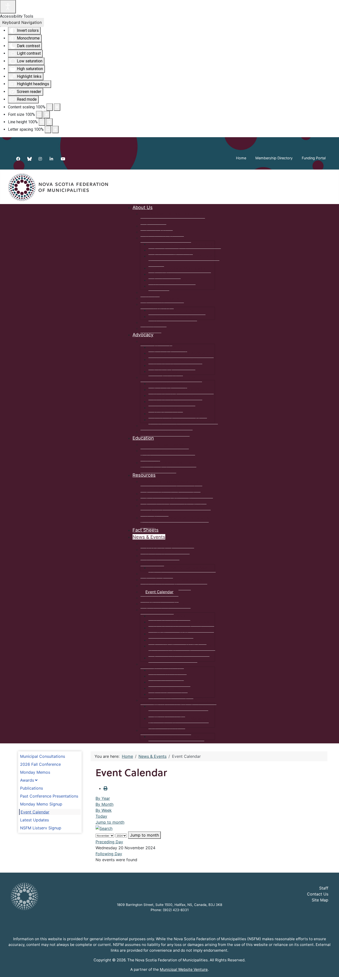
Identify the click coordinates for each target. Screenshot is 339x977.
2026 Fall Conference (40, 764)
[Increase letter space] (55, 129)
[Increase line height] (49, 122)
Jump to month (110, 822)
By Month (104, 804)
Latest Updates (34, 819)
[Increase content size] (57, 107)
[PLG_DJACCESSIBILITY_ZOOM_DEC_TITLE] (49, 107)
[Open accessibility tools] (8, 6)
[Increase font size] (46, 114)
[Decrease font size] (39, 114)
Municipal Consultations (42, 756)
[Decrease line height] (42, 122)
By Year (103, 798)
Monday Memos (35, 772)
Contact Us (317, 894)
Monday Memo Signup (41, 804)
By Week (104, 810)
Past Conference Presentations (49, 796)
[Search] (104, 828)
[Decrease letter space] (48, 129)
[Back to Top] (330, 968)
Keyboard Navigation (22, 22)
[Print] (105, 788)
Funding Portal (314, 158)
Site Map (320, 899)
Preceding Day (109, 841)
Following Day (109, 853)
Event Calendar (35, 811)
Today (101, 816)
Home (241, 158)
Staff (323, 888)
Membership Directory (274, 158)
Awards (27, 780)
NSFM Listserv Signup (40, 827)
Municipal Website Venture (184, 969)
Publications (31, 788)
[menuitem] (143, 207)
